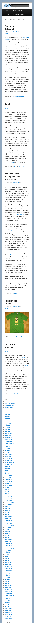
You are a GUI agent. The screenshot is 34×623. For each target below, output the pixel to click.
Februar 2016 (8, 516)
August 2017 (8, 487)
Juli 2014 (7, 553)
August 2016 (8, 505)
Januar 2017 (8, 495)
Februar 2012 (8, 608)
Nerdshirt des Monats (11, 302)
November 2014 (9, 545)
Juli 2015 (7, 530)
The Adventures (14, 255)
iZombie (8, 104)
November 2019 (9, 439)
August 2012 (8, 597)
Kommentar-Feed (9, 405)
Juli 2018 (7, 466)
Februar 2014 (8, 562)
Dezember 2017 (9, 479)
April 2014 (7, 558)
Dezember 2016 (9, 497)
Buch (15, 394)
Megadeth (12, 230)
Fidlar (16, 264)
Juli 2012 (7, 599)
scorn (6, 33)
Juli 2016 (7, 506)
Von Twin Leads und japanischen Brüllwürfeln (12, 176)
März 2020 (7, 431)
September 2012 (9, 595)
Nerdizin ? (7, 10)
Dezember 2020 (9, 420)
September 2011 (9, 618)
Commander (8, 70)
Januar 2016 (8, 518)
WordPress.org (9, 407)
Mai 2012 (7, 603)
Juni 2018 (7, 468)
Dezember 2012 (9, 589)
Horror (22, 166)
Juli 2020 (7, 426)
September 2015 (9, 526)
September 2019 (9, 443)
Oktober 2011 (8, 616)
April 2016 (7, 512)
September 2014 (9, 549)
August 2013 (8, 574)
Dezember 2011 (9, 612)
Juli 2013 (7, 576)
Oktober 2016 (8, 501)
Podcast (23, 357)
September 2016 (9, 503)
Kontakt (20, 10)
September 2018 (9, 462)
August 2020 (8, 424)
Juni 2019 (7, 449)
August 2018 (8, 464)
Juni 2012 (7, 601)
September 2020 (9, 422)
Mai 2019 (7, 451)
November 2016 (9, 499)
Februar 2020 (8, 433)
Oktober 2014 (8, 547)
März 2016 (7, 514)
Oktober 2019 (8, 441)
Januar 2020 (8, 435)
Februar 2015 (8, 539)
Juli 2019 (7, 447)
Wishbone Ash (21, 214)
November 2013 (9, 568)
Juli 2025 (7, 414)
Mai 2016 (7, 510)
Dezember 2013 (9, 566)
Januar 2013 (8, 587)
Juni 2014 (7, 555)
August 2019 (8, 445)
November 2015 (9, 522)
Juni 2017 (7, 489)
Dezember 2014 (9, 543)
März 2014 (7, 560)
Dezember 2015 (9, 520)
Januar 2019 (8, 456)
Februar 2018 (8, 476)
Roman (26, 365)
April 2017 (7, 491)
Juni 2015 (7, 531)
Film (19, 166)
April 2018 (7, 472)
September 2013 (9, 572)
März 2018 (7, 474)
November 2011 (9, 614)
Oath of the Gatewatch (10, 27)
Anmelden (7, 402)
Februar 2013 (8, 585)
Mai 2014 (7, 556)
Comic (15, 166)
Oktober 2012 (8, 593)
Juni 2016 (7, 508)
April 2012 (7, 605)
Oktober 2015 (8, 524)
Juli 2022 (7, 418)
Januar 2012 (8, 610)
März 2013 (7, 583)
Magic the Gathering (19, 96)
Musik (14, 10)
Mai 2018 (7, 470)
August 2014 (8, 551)
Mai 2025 (7, 416)
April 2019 (7, 453)
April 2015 (7, 535)
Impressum (7, 14)
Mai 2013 (7, 580)
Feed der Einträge (10, 403)
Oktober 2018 (8, 460)
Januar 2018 (8, 478)
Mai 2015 (7, 533)
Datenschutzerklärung (18, 14)
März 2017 (7, 493)
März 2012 (7, 607)
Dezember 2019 (9, 437)
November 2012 (9, 591)
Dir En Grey (16, 280)
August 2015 (8, 528)
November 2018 (9, 458)
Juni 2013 (7, 578)
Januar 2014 (8, 564)
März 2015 (7, 537)
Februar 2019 (8, 455)
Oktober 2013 (8, 570)
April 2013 (7, 581)
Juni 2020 (7, 428)
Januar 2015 (8, 541)
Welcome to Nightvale (10, 346)
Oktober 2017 (8, 483)
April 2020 (7, 429)
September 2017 (9, 485)
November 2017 (9, 481)
